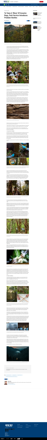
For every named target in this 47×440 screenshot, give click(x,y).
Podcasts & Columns (21, 6)
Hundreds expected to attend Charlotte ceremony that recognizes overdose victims (40, 14)
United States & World (6, 10)
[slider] (7, 4)
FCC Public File (27, 427)
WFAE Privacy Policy (36, 424)
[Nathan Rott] (5, 383)
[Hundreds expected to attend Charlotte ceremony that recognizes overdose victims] (35, 13)
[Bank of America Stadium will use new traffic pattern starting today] (35, 22)
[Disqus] (23, 397)
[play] (4, 4)
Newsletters (40, 6)
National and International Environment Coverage (11, 376)
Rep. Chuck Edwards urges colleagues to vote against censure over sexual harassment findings (40, 28)
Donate (42, 1)
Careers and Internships (19, 427)
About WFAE (18, 424)
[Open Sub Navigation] (5, 6)
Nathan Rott (7, 20)
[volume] (6, 4)
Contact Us (27, 424)
